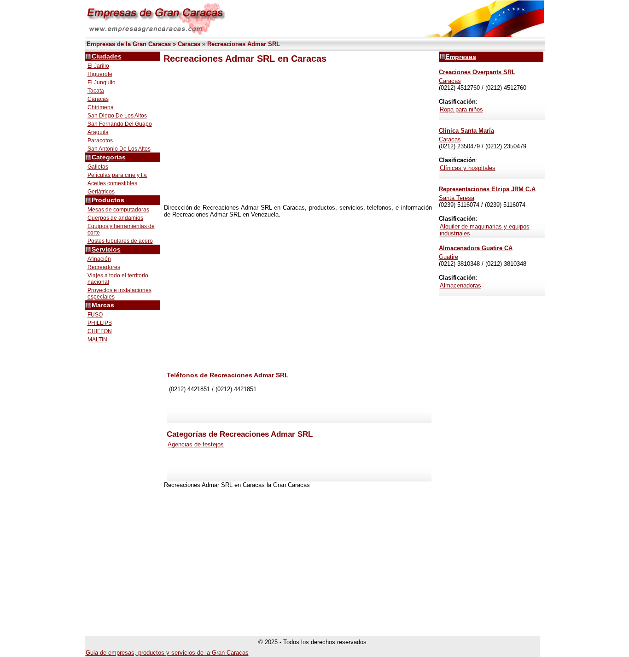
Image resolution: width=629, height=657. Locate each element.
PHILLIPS (99, 323)
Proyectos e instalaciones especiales (119, 293)
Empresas (460, 56)
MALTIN (97, 339)
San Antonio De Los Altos (119, 149)
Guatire (448, 256)
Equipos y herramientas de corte (121, 229)
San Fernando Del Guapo (119, 124)
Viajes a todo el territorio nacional (117, 278)
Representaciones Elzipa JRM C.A (487, 189)
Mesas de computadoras (118, 209)
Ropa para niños (461, 109)
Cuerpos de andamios (115, 218)
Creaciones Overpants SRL (477, 72)
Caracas (98, 99)
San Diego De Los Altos (117, 115)
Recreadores (103, 267)
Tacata (95, 91)
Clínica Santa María (466, 130)
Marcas (103, 305)
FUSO (95, 314)
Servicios (106, 249)
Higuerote (99, 74)
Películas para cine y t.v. (117, 175)
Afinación (99, 259)
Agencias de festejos (196, 444)
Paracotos (100, 140)
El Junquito (101, 82)
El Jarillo (98, 66)
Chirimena (100, 107)
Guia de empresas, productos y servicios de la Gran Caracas (167, 652)
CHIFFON (99, 331)
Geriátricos (101, 191)
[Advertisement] (298, 134)
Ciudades (107, 56)
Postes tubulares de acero (120, 241)
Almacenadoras (460, 285)
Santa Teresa (456, 197)
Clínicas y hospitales (467, 167)
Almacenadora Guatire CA (476, 248)
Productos (108, 200)
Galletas (97, 167)
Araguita (98, 132)
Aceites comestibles (112, 183)
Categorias (109, 157)
